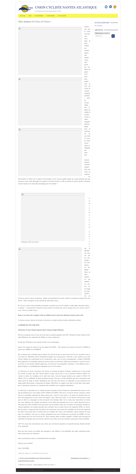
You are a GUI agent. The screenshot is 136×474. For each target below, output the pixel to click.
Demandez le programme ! (80, 458)
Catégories (50, 16)
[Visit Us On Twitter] (106, 8)
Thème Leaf (97, 470)
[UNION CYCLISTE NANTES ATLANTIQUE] (25, 12)
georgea (27, 453)
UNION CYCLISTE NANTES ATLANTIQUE (66, 7)
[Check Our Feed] (115, 8)
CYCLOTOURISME (34, 453)
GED (30, 16)
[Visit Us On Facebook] (110, 8)
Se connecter (98, 26)
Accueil (23, 16)
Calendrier (38, 16)
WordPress (115, 470)
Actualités (62, 16)
